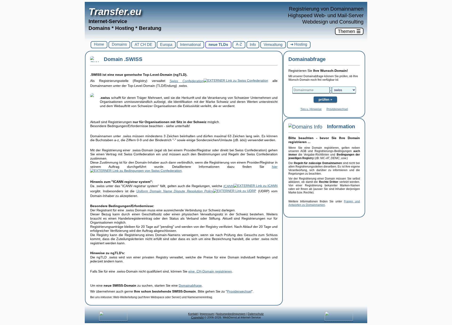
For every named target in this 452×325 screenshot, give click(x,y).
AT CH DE (143, 45)
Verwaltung (273, 45)
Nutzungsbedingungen (231, 314)
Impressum (207, 314)
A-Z (239, 44)
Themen (349, 31)
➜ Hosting (298, 44)
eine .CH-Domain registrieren (210, 271)
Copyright (197, 317)
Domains (119, 44)
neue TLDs (218, 45)
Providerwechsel (239, 291)
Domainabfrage (190, 285)
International (190, 45)
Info (253, 45)
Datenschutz (256, 314)
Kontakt (193, 314)
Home (99, 44)
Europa (166, 45)
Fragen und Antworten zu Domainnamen (324, 203)
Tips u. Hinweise (311, 109)
